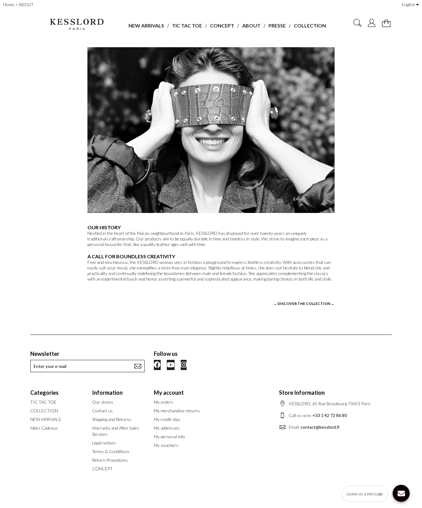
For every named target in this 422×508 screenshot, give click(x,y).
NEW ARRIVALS (146, 25)
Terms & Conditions (110, 451)
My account (169, 392)
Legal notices (104, 442)
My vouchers (166, 445)
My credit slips (167, 419)
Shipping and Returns (111, 419)
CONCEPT (222, 25)
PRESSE (277, 25)
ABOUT (251, 25)
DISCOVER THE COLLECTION (304, 303)
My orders (163, 402)
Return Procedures (110, 460)
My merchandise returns (177, 410)
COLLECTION (310, 25)
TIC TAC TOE (187, 25)
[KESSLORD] (76, 25)
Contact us (102, 410)
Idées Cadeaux (43, 428)
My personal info (169, 436)
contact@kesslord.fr (320, 427)
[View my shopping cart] (386, 23)
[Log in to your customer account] (371, 23)
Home (8, 4)
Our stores (102, 402)
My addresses (167, 428)
